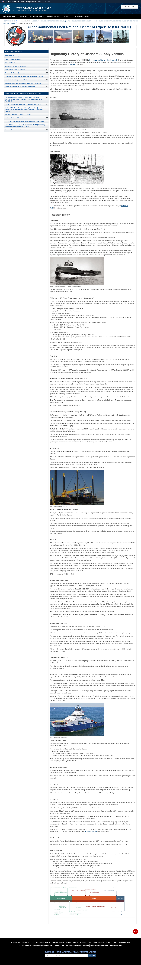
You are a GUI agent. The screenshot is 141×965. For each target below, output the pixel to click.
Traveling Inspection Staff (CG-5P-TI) (18, 114)
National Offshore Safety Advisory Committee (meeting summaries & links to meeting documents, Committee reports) (24, 109)
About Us (23, 17)
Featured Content (53, 17)
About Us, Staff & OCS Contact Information (20, 86)
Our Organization (36, 17)
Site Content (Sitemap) (13, 59)
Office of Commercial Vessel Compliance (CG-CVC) (23, 104)
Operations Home (9, 17)
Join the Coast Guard (81, 17)
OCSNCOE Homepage (12, 56)
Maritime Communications (14, 130)
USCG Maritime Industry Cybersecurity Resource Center (24, 121)
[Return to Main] (135, 933)
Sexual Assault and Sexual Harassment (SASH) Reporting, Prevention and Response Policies (25, 125)
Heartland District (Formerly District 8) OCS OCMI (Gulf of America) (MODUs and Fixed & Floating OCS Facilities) (23, 99)
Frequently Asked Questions (15, 73)
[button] (45, 2)
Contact (67, 17)
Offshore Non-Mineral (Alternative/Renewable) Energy (24, 76)
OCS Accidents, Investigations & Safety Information (23, 83)
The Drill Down (10, 63)
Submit (92, 956)
